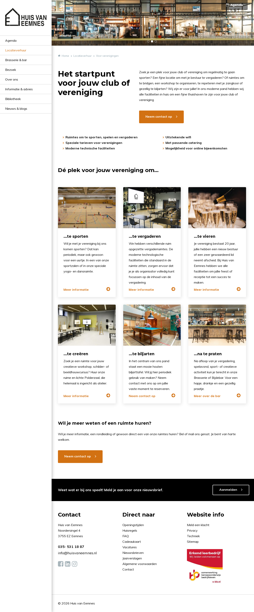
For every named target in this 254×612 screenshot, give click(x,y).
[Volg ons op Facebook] (60, 564)
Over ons (11, 79)
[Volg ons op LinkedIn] (67, 564)
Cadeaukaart (132, 542)
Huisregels (130, 530)
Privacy (192, 530)
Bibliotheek (13, 99)
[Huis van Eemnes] (25, 22)
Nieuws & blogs (16, 109)
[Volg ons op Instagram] (74, 564)
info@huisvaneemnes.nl (77, 553)
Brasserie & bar (16, 60)
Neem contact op (158, 116)
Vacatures (129, 547)
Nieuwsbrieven (133, 553)
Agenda (10, 40)
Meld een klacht (198, 525)
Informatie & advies (19, 89)
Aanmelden (228, 490)
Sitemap (193, 542)
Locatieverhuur (15, 50)
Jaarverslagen (132, 558)
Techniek (193, 536)
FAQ (126, 536)
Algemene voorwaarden (139, 564)
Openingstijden (133, 525)
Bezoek (10, 70)
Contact (128, 569)
